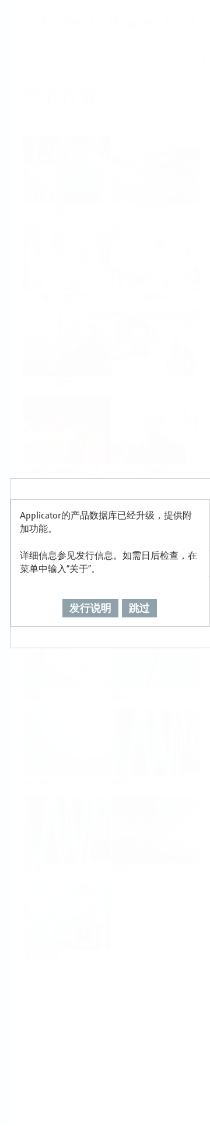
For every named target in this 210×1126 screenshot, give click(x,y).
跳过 (139, 607)
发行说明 (90, 607)
